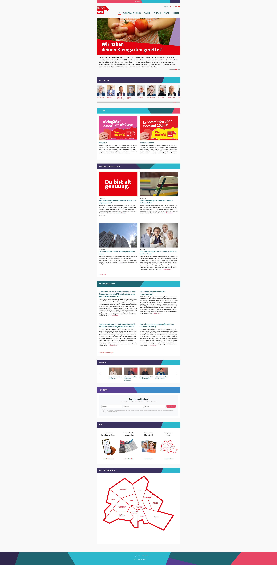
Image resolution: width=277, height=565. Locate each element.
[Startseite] (105, 9)
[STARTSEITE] (119, 13)
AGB (172, 410)
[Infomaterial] (128, 455)
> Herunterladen (128, 459)
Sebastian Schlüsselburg (120, 98)
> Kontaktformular (108, 459)
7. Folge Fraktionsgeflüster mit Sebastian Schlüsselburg (130, 378)
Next (159, 38)
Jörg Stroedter (171, 97)
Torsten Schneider (129, 98)
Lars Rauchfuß (100, 97)
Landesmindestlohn (147, 143)
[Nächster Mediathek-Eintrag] (176, 373)
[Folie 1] (171, 69)
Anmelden (171, 406)
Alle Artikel (103, 274)
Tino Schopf (140, 97)
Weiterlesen (122, 213)
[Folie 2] (173, 69)
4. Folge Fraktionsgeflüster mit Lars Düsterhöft (161, 377)
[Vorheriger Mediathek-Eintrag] (100, 373)
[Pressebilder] (148, 455)
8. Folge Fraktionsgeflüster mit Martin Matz (115, 377)
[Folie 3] (176, 69)
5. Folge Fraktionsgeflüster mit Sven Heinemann (146, 377)
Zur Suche (138, 1)
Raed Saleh (109, 97)
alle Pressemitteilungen (106, 352)
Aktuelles (103, 215)
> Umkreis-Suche (168, 459)
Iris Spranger (161, 97)
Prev (117, 38)
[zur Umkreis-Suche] (168, 455)
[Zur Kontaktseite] (108, 455)
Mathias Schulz (151, 97)
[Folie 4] (179, 69)
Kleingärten (103, 143)
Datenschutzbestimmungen (112, 411)
